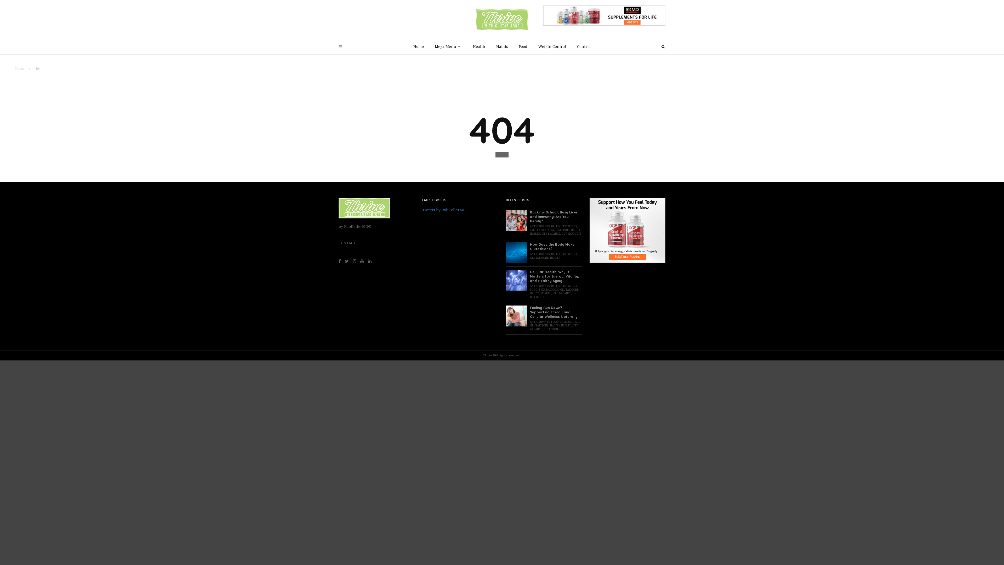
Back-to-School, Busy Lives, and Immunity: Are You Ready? (554, 216)
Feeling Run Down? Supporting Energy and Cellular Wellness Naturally (554, 312)
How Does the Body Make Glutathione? (552, 246)
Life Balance (551, 233)
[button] (502, 154)
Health (479, 46)
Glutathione (560, 230)
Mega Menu (445, 46)
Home (418, 46)
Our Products (571, 233)
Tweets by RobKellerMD (444, 210)
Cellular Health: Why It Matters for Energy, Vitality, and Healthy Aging (554, 276)
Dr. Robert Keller (564, 226)
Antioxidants (540, 226)
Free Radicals (539, 230)
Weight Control (552, 46)
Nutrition (537, 297)
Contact (584, 46)
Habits (502, 46)
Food (523, 46)
